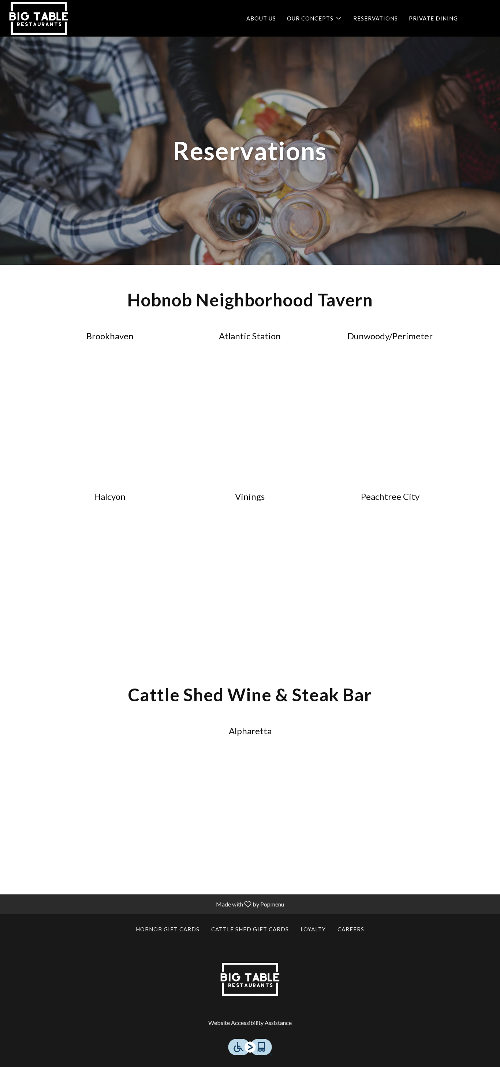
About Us (261, 18)
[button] (314, 18)
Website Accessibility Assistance (250, 1022)
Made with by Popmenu (144, 904)
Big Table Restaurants (250, 979)
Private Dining (433, 18)
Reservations (375, 18)
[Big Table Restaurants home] (39, 18)
